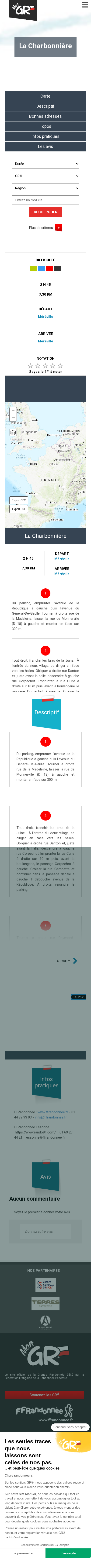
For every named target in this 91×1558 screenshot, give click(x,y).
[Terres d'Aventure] (46, 1303)
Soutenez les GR (44, 1394)
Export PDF (19, 509)
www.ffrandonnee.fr (53, 1112)
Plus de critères (41, 228)
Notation (46, 358)
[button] (13, 410)
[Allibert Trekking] (46, 1323)
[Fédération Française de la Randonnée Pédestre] (44, 1412)
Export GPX (19, 500)
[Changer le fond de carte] (13, 432)
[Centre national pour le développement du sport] (46, 1285)
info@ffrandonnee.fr (51, 1117)
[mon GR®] (44, 1353)
